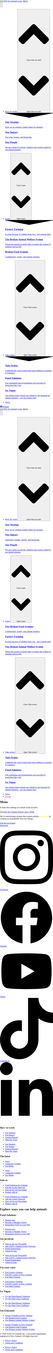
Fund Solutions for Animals (16, 1185)
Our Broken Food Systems (16, 1318)
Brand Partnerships (13, 1249)
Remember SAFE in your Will (17, 1225)
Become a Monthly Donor (15, 1222)
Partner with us (11, 1192)
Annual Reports (11, 1137)
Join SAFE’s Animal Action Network (20, 1246)
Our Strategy (10, 1133)
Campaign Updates (13, 1164)
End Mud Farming (12, 1277)
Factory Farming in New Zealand (18, 1315)
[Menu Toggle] (1, 4)
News (7, 1161)
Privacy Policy (11, 1340)
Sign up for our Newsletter (16, 1190)
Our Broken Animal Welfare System (20, 1320)
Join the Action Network (15, 1187)
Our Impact (9, 1135)
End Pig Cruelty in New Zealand (18, 1275)
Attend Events (11, 1251)
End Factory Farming (14, 1272)
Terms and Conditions (14, 1343)
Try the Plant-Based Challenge (17, 1296)
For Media (9, 1166)
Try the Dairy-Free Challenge (17, 1299)
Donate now (10, 1220)
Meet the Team (11, 1140)
